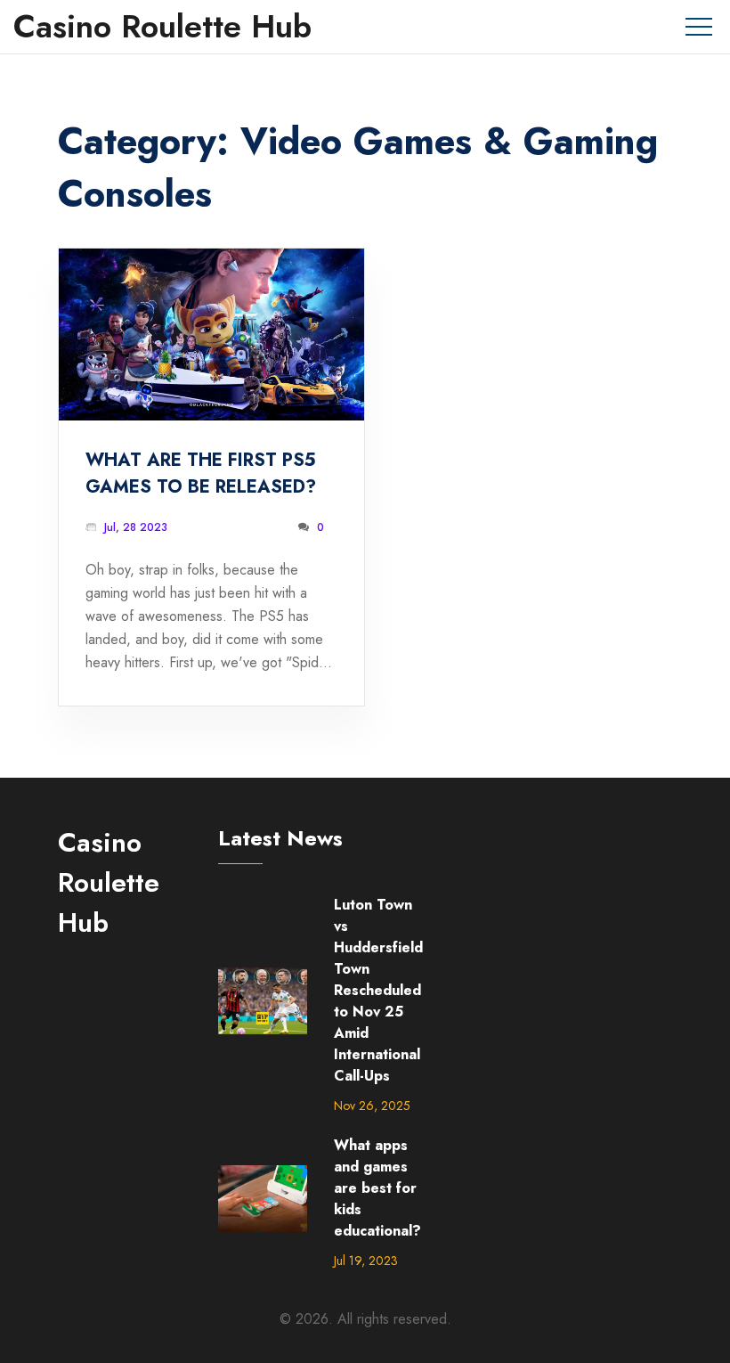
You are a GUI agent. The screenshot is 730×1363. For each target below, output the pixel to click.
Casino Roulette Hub (162, 27)
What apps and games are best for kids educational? (377, 1188)
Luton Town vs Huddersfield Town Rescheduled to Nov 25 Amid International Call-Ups (378, 990)
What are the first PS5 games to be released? (200, 473)
